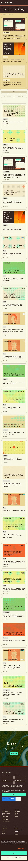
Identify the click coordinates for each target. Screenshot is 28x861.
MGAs (16, 814)
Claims (3, 814)
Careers (16, 834)
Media (3, 833)
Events (3, 830)
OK (14, 853)
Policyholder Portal (6, 821)
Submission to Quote (6, 811)
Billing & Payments (6, 813)
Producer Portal (5, 819)
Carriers (16, 813)
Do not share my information (14, 857)
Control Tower (5, 818)
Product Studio (5, 816)
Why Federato (17, 811)
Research (16, 832)
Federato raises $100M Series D (19, 831)
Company (16, 828)
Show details (21, 848)
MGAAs (16, 816)
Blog (3, 831)
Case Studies (4, 828)
